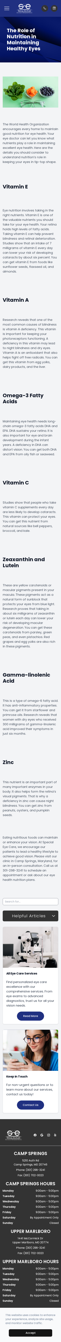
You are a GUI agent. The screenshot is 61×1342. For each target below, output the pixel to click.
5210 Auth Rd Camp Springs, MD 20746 (30, 1162)
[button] (6, 8)
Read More (30, 1016)
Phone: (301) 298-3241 (30, 1170)
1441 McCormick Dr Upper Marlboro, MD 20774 (30, 1240)
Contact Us (30, 1105)
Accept (31, 1333)
